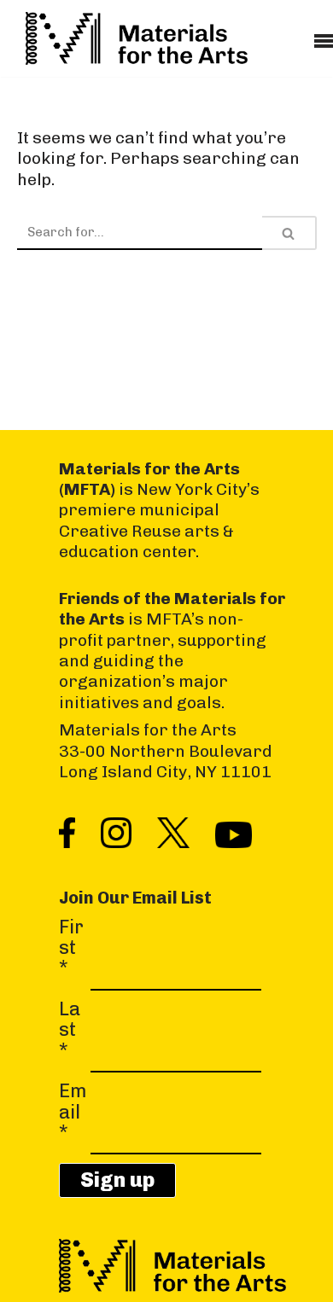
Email (73, 1112)
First (71, 948)
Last (69, 1030)
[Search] (289, 233)
